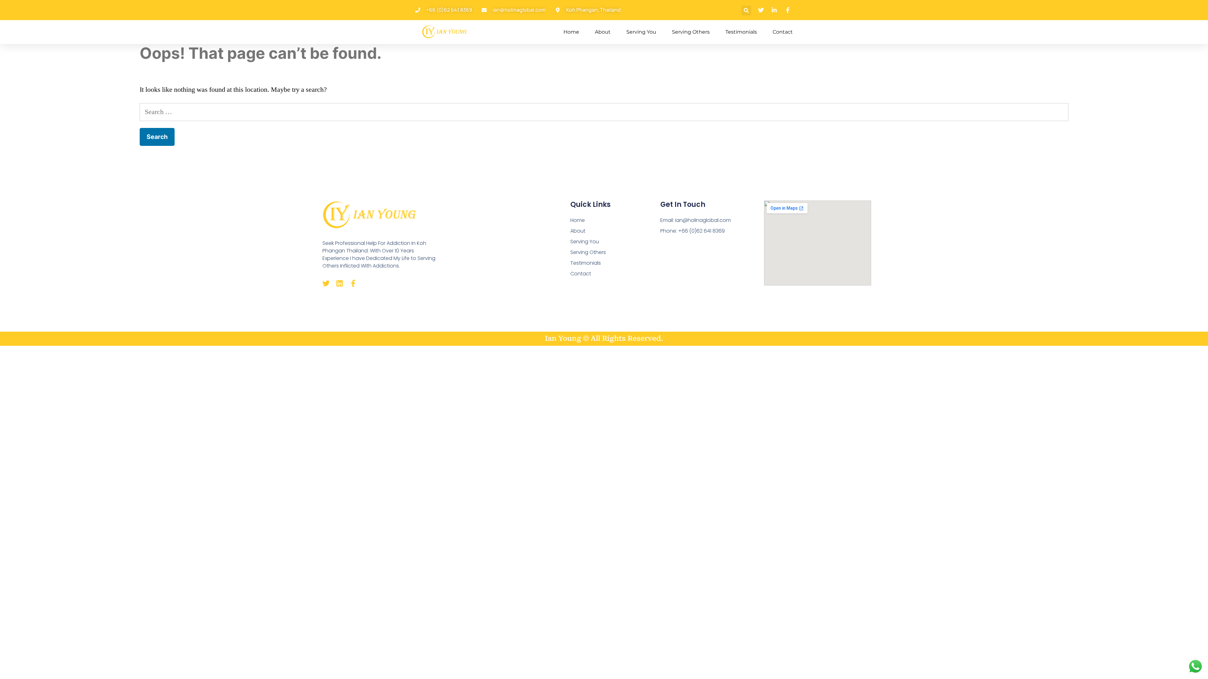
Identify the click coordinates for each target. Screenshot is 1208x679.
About (603, 32)
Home (571, 32)
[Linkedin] (339, 283)
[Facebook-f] (353, 283)
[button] (746, 10)
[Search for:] (604, 112)
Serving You (641, 32)
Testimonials (741, 32)
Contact (783, 32)
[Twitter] (326, 283)
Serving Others (691, 32)
